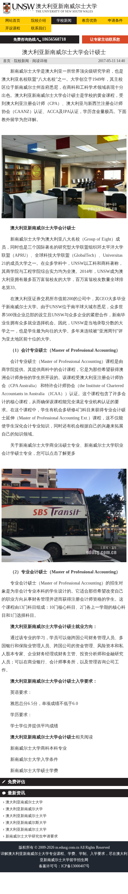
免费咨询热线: (39, 39)
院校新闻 (21, 61)
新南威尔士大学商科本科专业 (38, 748)
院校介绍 (38, 20)
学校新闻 (64, 20)
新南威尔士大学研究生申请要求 (32, 836)
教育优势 (89, 20)
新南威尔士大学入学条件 (34, 759)
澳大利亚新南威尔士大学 (66, 6)
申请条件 (115, 20)
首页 (7, 61)
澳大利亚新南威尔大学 (24, 809)
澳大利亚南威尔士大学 (24, 802)
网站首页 (12, 20)
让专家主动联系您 (105, 39)
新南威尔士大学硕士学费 (34, 770)
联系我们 (38, 28)
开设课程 (12, 28)
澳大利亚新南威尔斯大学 (26, 822)
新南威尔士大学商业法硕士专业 (49, 445)
